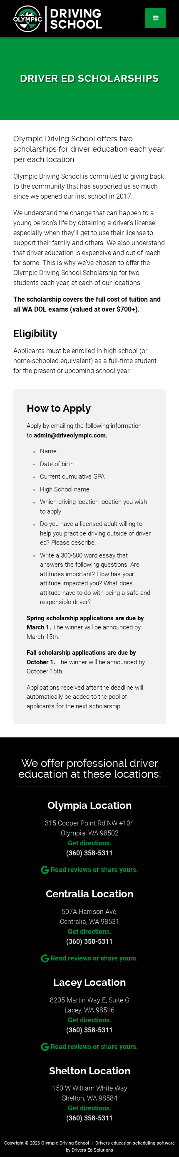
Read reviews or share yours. (94, 870)
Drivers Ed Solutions (92, 1150)
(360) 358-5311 (89, 853)
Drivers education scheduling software (135, 1143)
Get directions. (90, 843)
